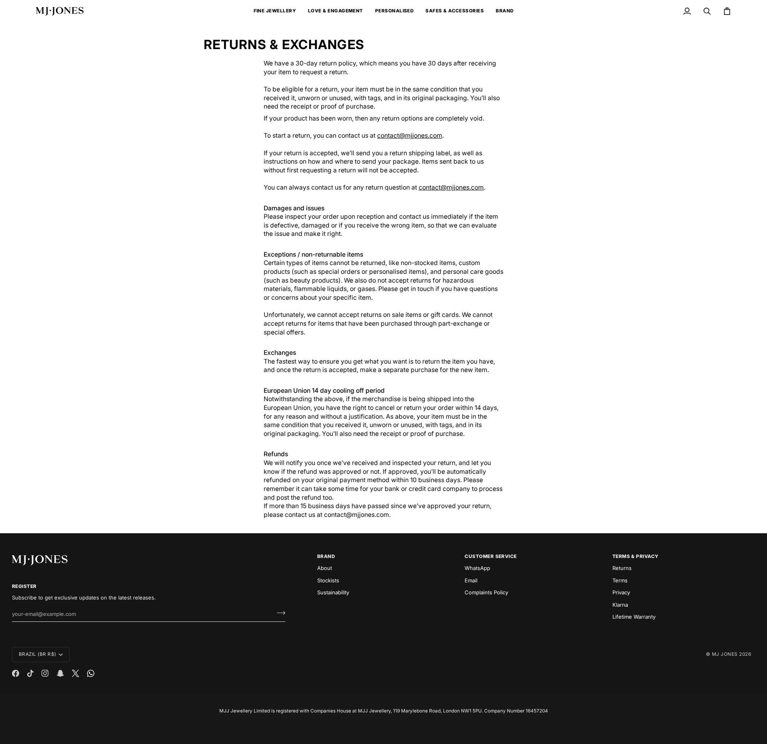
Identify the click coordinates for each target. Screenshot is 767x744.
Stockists (328, 580)
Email (471, 580)
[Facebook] (15, 673)
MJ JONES (725, 654)
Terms (620, 580)
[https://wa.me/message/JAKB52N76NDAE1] (90, 673)
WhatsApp (477, 568)
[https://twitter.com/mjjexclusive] (75, 673)
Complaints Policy (486, 592)
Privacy (621, 592)
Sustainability (333, 592)
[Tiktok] (30, 673)
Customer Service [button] (491, 556)
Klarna (620, 605)
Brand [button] (326, 556)
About (324, 568)
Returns (622, 568)
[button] (275, 11)
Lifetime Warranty (634, 616)
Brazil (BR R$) (37, 654)
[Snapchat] (60, 673)
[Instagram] (45, 673)
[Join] (278, 613)
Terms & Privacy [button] (635, 556)
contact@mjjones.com (409, 135)
